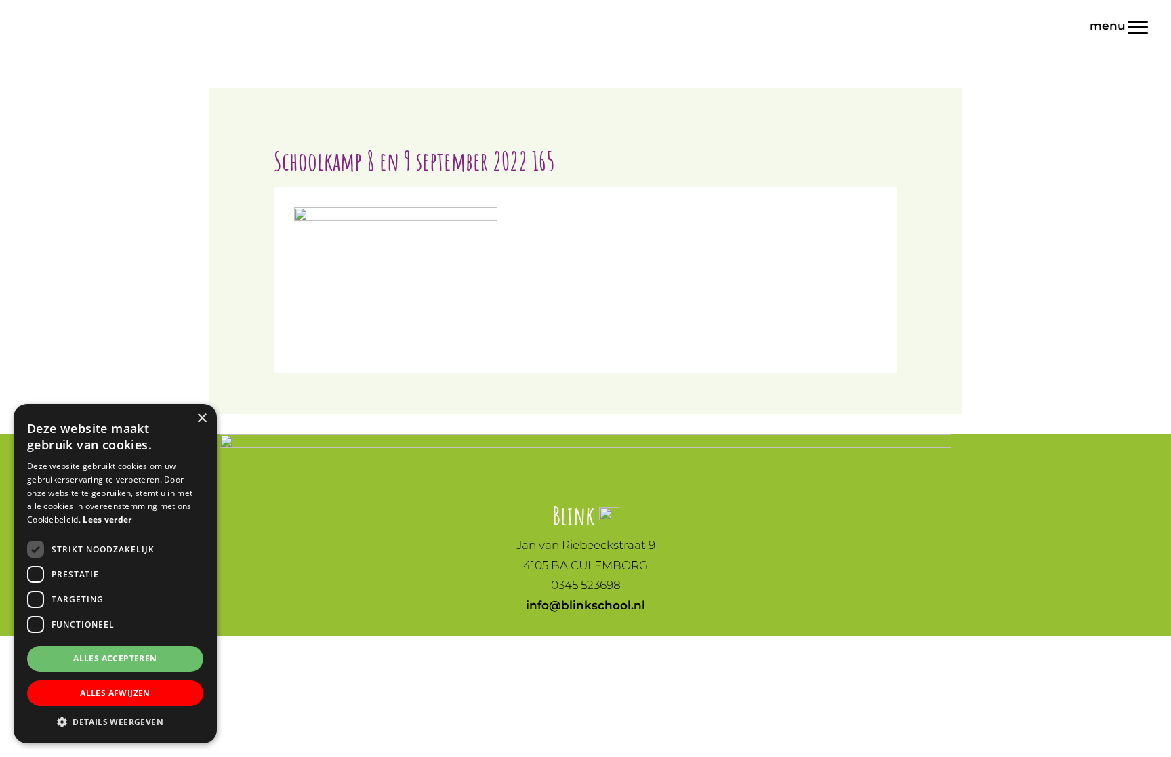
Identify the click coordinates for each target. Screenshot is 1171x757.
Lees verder (107, 519)
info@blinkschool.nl (585, 605)
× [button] (202, 418)
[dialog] (115, 573)
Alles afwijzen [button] (115, 693)
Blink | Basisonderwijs (38, 13)
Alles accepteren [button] (115, 658)
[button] (115, 722)
